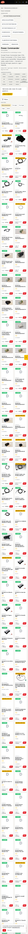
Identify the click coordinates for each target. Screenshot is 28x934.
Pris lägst (14, 105)
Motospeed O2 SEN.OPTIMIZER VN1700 (7, 684)
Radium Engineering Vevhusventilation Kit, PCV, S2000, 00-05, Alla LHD (20, 685)
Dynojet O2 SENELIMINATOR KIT (20, 262)
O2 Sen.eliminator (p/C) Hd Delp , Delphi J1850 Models (7, 262)
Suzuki (17, 81)
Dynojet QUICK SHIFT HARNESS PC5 (7, 215)
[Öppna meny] (26, 2)
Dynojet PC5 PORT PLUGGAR (19, 123)
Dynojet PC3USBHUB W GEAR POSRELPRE (20, 710)
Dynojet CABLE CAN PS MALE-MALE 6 (7, 192)
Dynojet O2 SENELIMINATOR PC (19, 238)
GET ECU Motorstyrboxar (9, 24)
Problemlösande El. (18, 32)
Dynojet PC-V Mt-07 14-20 (7, 782)
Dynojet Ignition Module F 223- (5, 851)
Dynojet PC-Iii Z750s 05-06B (7, 593)
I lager (3, 108)
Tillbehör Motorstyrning (9, 40)
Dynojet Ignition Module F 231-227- (19, 828)
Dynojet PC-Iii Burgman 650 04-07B (7, 639)
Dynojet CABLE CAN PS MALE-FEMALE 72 (7, 499)
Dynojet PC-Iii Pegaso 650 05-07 (7, 616)
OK (4, 930)
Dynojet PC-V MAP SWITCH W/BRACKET (19, 499)
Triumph (4, 84)
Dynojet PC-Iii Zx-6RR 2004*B (20, 569)
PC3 (4, 81)
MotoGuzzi (10, 79)
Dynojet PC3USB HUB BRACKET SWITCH (6, 146)
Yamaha (17, 84)
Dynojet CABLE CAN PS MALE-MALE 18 (7, 169)
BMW (11, 74)
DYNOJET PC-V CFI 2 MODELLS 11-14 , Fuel (20, 734)
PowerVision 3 (6, 32)
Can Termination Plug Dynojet (20, 146)
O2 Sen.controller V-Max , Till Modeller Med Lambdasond (7, 569)
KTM (4, 79)
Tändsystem (14, 44)
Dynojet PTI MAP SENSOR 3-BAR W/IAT (6, 545)
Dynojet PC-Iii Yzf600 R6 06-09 (20, 522)
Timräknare (5, 44)
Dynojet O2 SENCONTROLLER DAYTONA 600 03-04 (19, 545)
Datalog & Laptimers (7, 20)
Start (2, 8)
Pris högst (21, 105)
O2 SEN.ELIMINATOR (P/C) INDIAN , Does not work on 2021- (7, 309)
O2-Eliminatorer (24, 79)
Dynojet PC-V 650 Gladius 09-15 (5, 921)
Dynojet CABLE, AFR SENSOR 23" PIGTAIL (6, 522)
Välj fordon (7, 94)
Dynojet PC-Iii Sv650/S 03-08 (20, 639)
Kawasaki (24, 76)
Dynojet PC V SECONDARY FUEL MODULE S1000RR (6, 734)
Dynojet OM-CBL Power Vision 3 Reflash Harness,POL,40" (7, 238)
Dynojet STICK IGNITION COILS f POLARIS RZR (19, 758)
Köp (11, 130)
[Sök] (19, 2)
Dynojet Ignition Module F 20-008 (19, 782)
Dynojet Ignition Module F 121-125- (6, 758)
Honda (4, 76)
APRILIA (4, 74)
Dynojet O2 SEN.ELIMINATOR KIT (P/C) (20, 427)
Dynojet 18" (17, 168)
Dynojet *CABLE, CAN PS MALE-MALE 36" (20, 475)
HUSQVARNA (10, 76)
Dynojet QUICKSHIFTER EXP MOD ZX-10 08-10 (20, 662)
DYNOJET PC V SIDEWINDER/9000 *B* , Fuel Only (7, 897)
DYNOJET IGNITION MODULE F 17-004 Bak (7, 805)
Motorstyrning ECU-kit (9, 28)
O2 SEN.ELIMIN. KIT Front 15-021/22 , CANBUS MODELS (6, 333)
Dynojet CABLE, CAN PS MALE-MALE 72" (20, 192)
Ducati (24, 74)
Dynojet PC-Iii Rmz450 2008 (20, 616)
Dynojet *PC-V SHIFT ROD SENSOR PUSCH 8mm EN (6, 710)
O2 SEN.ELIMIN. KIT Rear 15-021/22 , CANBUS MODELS (19, 380)
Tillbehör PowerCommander (24, 82)
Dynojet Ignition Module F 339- (5, 828)
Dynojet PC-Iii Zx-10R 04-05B (7, 662)
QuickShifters (6, 36)
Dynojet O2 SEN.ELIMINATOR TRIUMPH (6, 451)
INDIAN (17, 76)
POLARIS (10, 81)
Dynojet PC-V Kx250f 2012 (19, 897)
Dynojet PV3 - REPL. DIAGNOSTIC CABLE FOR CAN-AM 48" (6, 475)
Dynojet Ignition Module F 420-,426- (19, 851)
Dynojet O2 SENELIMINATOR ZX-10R (7, 357)
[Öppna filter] (26, 357)
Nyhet (8, 108)
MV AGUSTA (17, 79)
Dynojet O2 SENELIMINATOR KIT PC (20, 309)
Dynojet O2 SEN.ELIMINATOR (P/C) (20, 286)
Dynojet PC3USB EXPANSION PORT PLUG (7, 123)
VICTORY (10, 84)
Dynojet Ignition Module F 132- (19, 805)
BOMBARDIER (17, 74)
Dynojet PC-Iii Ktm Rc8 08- (20, 593)
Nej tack (10, 930)
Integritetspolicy (16, 927)
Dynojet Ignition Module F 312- (5, 874)
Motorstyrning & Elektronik (10, 8)
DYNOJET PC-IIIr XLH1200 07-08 (19, 874)
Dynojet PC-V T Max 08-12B (20, 921)
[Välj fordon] (16, 2)
